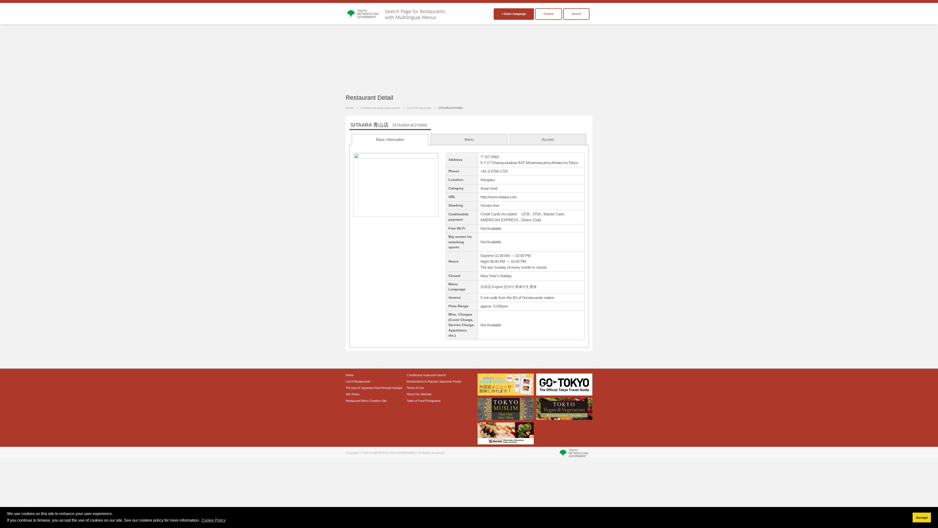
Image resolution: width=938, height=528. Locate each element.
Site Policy (353, 394)
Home (350, 108)
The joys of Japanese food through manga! (374, 388)
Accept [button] (922, 517)
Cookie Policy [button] (214, 520)
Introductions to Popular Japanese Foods (434, 381)
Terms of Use (415, 388)
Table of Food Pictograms (423, 401)
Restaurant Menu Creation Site (366, 401)
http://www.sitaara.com (498, 197)
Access (548, 139)
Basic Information (390, 139)
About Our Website (419, 394)
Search (576, 14)
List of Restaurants (419, 108)
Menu (469, 139)
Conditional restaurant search (380, 108)
